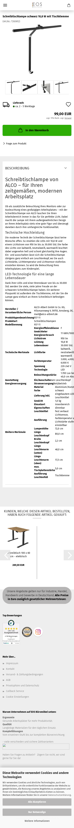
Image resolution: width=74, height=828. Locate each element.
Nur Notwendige (37, 812)
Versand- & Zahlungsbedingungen (24, 674)
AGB (8, 680)
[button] (5, 555)
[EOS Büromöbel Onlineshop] (37, 5)
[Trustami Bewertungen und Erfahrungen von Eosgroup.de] (11, 631)
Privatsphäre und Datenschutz (22, 685)
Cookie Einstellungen (17, 696)
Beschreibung (17, 168)
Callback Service (15, 691)
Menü (5, 5)
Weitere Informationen (37, 821)
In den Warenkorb (37, 130)
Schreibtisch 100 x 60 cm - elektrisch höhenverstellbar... (18, 554)
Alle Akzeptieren (37, 801)
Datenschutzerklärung (59, 795)
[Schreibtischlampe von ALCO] (37, 49)
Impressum (12, 663)
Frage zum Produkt (16, 143)
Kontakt (10, 668)
